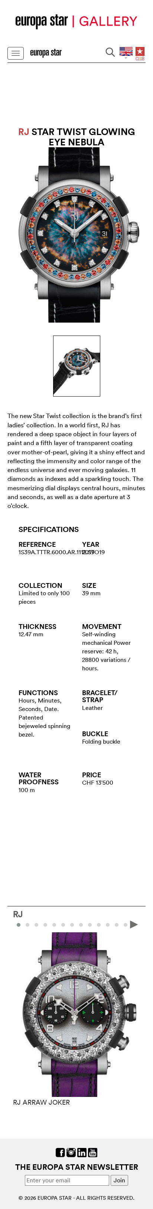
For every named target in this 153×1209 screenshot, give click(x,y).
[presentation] (19, 924)
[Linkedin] (82, 1152)
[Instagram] (71, 1152)
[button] (27, 924)
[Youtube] (92, 1152)
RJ (18, 914)
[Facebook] (60, 1152)
